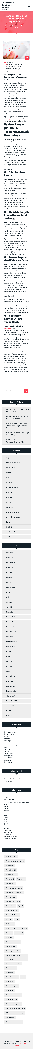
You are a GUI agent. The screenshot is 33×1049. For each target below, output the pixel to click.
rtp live (9, 963)
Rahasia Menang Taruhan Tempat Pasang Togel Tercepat (17, 417)
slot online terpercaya (14, 995)
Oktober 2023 (10, 582)
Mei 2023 (9, 602)
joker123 (9, 919)
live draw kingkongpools (12, 745)
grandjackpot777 (12, 910)
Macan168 (9, 507)
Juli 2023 (8, 592)
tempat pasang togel (13, 1004)
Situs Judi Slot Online (10, 800)
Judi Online (18, 24)
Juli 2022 (8, 651)
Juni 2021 (9, 716)
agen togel (10, 879)
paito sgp (7, 749)
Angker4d (9, 458)
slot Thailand (10, 532)
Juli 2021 (8, 711)
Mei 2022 (9, 661)
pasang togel (11, 946)
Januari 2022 (10, 681)
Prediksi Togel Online (13, 517)
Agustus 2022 (10, 646)
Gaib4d (8, 473)
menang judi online (13, 942)
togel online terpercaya (14, 1022)
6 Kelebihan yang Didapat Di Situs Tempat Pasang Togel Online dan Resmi (17, 426)
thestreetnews (11, 1013)
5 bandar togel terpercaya (15, 861)
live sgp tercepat (9, 734)
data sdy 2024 (8, 760)
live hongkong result (10, 732)
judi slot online (11, 928)
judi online (9, 71)
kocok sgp (7, 741)
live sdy (6, 736)
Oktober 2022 (10, 637)
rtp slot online (11, 968)
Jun (27, 58)
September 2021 (11, 701)
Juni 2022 (9, 656)
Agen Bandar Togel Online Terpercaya (16, 802)
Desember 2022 (11, 627)
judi (19, 69)
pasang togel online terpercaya (13, 957)
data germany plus (10, 753)
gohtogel (7, 828)
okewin (6, 841)
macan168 (7, 830)
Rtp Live (8, 522)
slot (23, 977)
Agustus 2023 (10, 587)
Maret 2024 (9, 558)
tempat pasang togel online (16, 1008)
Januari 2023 (10, 622)
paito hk (6, 751)
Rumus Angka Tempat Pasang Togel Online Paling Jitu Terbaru (17, 434)
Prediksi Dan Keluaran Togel (13, 779)
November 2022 (11, 632)
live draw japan (9, 762)
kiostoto (6, 804)
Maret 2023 (9, 612)
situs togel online (12, 977)
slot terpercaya (12, 999)
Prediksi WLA (8, 781)
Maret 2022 (9, 671)
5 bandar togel (11, 856)
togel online (10, 1017)
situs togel (10, 972)
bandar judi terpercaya (13, 66)
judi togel (24, 928)
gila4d (6, 819)
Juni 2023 (9, 597)
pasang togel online (12, 512)
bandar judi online (10, 119)
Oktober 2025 (10, 553)
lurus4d (8, 502)
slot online (10, 990)
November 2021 (11, 691)
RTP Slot (6, 798)
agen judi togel (11, 874)
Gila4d (8, 477)
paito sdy (7, 747)
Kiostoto (9, 497)
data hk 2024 (8, 758)
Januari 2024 (10, 567)
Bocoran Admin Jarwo (13, 463)
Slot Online (9, 527)
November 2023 (11, 577)
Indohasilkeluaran (12, 487)
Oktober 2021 (10, 696)
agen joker (10, 865)
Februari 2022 (10, 676)
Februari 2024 (10, 562)
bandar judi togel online (14, 892)
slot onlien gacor (12, 986)
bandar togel (11, 897)
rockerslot (7, 834)
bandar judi (18, 64)
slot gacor (10, 981)
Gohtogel (9, 482)
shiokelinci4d (8, 832)
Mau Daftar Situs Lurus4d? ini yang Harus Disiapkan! (17, 410)
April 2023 (9, 607)
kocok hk (7, 738)
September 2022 (11, 642)
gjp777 (21, 906)
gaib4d (6, 815)
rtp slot (18, 963)
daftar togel (11, 906)
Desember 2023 (11, 572)
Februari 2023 (10, 617)
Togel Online (10, 537)
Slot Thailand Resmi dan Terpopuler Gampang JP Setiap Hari (17, 441)
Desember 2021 (11, 686)
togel (22, 1013)
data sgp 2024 (8, 756)
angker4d (10, 64)
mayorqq (7, 817)
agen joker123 (11, 870)
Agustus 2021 (10, 706)
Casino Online (10, 468)
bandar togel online (13, 901)
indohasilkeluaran (12, 69)
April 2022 (9, 666)
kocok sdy (7, 743)
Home (11, 24)
